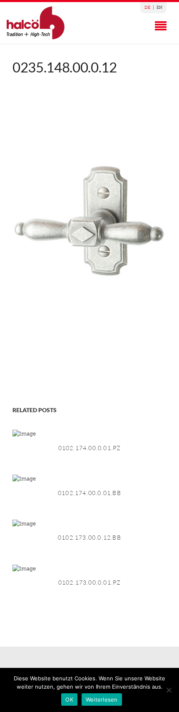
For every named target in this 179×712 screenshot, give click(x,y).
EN (159, 7)
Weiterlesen (102, 699)
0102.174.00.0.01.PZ (89, 447)
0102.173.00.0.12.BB (89, 537)
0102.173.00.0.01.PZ (89, 582)
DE (147, 7)
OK (69, 699)
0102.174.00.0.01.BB (89, 492)
